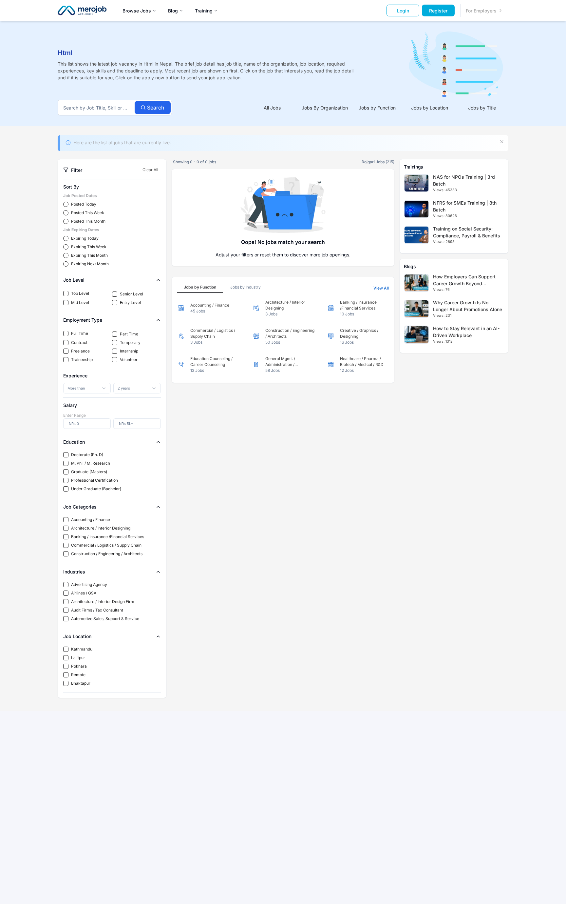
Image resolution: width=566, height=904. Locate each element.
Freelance (80, 351)
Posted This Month (88, 221)
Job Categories (80, 507)
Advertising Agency (89, 584)
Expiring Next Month (90, 263)
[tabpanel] (283, 336)
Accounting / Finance (90, 519)
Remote (78, 674)
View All (381, 288)
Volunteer (129, 359)
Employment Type (82, 320)
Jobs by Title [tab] (482, 107)
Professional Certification (94, 480)
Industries (74, 571)
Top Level (80, 293)
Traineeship (82, 359)
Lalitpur (78, 657)
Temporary (130, 342)
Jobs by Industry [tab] (245, 287)
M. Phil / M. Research (90, 463)
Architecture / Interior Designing (100, 528)
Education (74, 442)
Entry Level (130, 302)
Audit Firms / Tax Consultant (97, 610)
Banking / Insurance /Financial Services (107, 536)
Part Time (129, 333)
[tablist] (377, 107)
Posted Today (83, 204)
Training (204, 10)
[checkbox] (65, 293)
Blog (173, 10)
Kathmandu (81, 649)
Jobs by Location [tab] (429, 107)
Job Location (77, 636)
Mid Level (80, 302)
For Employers (481, 10)
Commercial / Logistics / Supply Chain (106, 545)
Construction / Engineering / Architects (106, 553)
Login (403, 10)
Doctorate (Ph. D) (87, 454)
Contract (79, 342)
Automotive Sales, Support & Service (105, 618)
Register (438, 10)
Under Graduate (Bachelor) (96, 488)
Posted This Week (87, 212)
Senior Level (131, 293)
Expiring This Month (89, 255)
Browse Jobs (137, 10)
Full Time (79, 333)
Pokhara (79, 666)
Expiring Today (85, 238)
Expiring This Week (88, 246)
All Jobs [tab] (272, 107)
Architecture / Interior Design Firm (102, 601)
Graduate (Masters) (89, 471)
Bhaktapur (80, 683)
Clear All (150, 169)
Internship (129, 351)
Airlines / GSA (83, 593)
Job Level (74, 280)
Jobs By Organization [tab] (325, 107)
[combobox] (87, 388)
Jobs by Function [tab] (377, 107)
